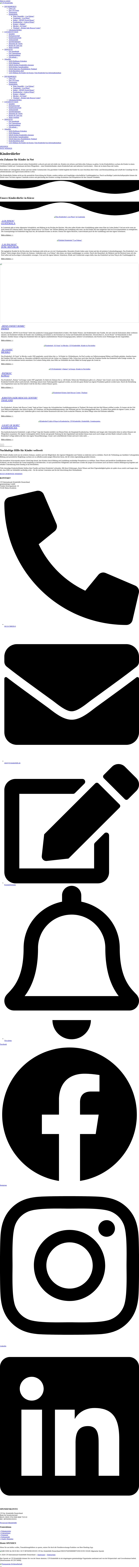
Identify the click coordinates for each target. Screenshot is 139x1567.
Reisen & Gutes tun (15, 45)
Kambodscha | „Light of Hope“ (24, 22)
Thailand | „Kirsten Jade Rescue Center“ (27, 28)
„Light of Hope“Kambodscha (10, 426)
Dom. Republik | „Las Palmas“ (23, 16)
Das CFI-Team (14, 10)
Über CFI (12, 8)
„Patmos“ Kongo (6, 374)
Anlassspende (13, 40)
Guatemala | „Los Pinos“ (21, 18)
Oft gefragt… (13, 57)
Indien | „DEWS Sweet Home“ (23, 20)
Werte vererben (14, 47)
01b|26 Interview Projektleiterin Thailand (23, 69)
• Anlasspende (5, 1537)
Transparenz (13, 12)
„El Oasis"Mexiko (7, 350)
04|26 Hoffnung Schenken (18, 61)
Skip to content (5, 1)
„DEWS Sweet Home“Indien (13, 327)
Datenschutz (51, 1555)
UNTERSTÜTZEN (11, 32)
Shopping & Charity (16, 44)
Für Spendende (14, 51)
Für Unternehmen (15, 53)
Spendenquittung (14, 55)
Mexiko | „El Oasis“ (20, 26)
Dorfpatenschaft (14, 36)
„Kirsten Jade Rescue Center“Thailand (19, 399)
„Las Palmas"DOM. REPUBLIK (10, 245)
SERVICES (8, 49)
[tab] (1, 446)
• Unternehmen (5, 1533)
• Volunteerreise (5, 1531)
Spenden (12, 34)
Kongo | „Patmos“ (19, 24)
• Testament (4, 1535)
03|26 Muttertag (14, 63)
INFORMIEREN (10, 6)
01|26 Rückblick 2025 (16, 71)
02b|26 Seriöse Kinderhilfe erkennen (21, 65)
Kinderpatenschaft (15, 38)
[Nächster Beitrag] (3, 445)
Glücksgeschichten (15, 30)
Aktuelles (7, 59)
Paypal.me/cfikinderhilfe (8, 1523)
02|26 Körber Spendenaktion (18, 67)
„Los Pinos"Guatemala (8, 222)
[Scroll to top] (1, 1566)
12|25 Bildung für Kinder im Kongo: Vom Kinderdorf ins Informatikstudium (35, 73)
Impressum (41, 1555)
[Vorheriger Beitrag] (1, 445)
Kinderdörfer (13, 14)
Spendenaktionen (15, 42)
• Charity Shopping (6, 1539)
